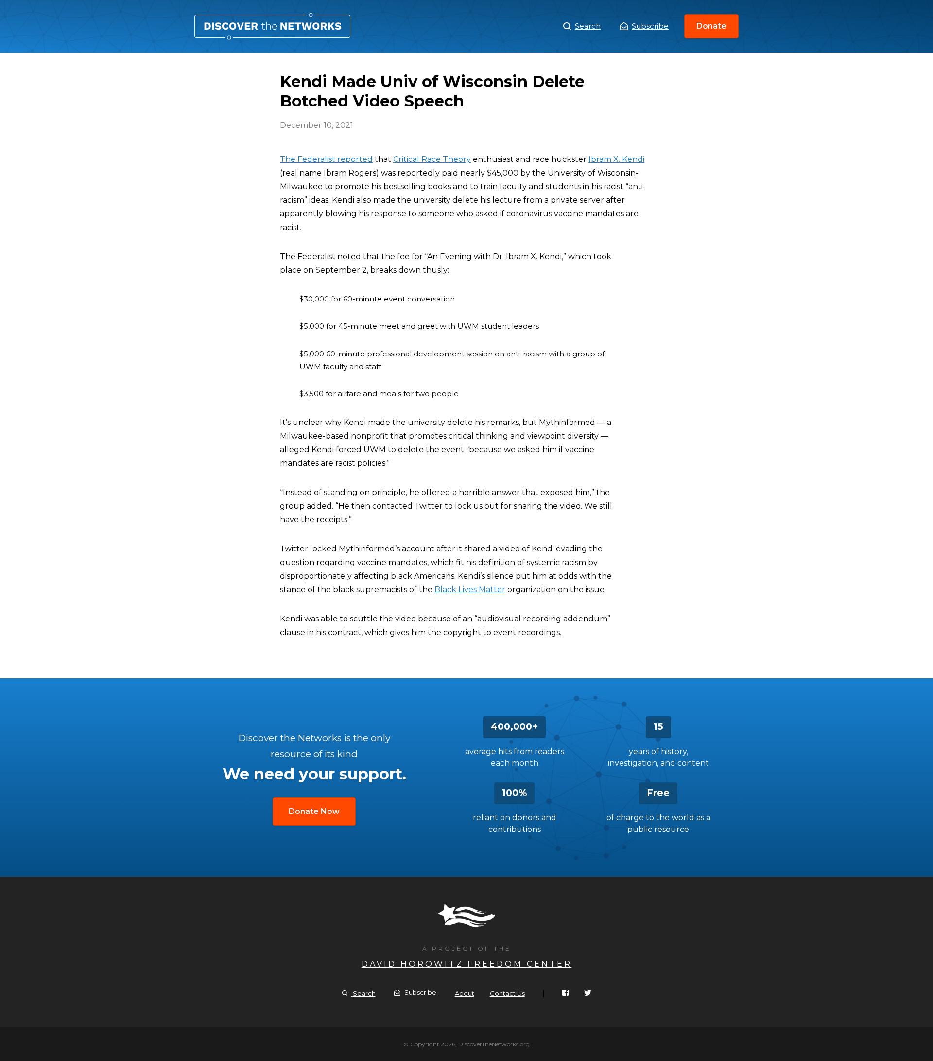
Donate (711, 26)
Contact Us (507, 993)
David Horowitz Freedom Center (467, 964)
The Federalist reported (326, 159)
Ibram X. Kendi (616, 159)
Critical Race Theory (432, 159)
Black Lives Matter (469, 589)
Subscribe (650, 26)
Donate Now (314, 811)
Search (588, 26)
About (464, 993)
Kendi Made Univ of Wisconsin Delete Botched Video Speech (272, 26)
